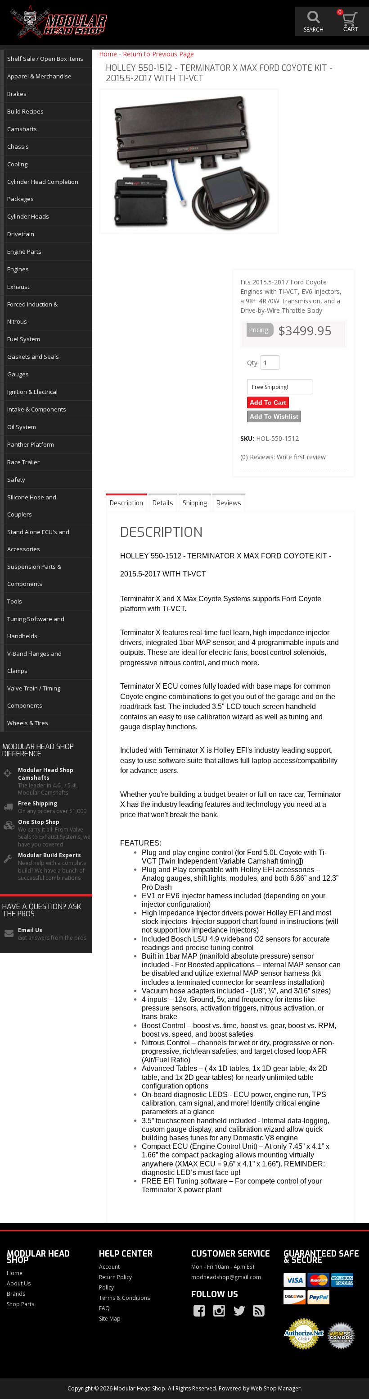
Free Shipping (37, 803)
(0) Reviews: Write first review (283, 457)
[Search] (313, 21)
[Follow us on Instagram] (220, 1311)
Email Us (30, 930)
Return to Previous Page (158, 54)
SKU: (248, 438)
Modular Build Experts (49, 855)
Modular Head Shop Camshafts (45, 774)
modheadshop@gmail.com (226, 1277)
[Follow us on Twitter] (240, 1311)
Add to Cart (268, 402)
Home (108, 54)
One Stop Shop (38, 822)
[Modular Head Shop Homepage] (60, 21)
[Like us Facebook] (200, 1311)
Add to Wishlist (274, 416)
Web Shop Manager (276, 1388)
